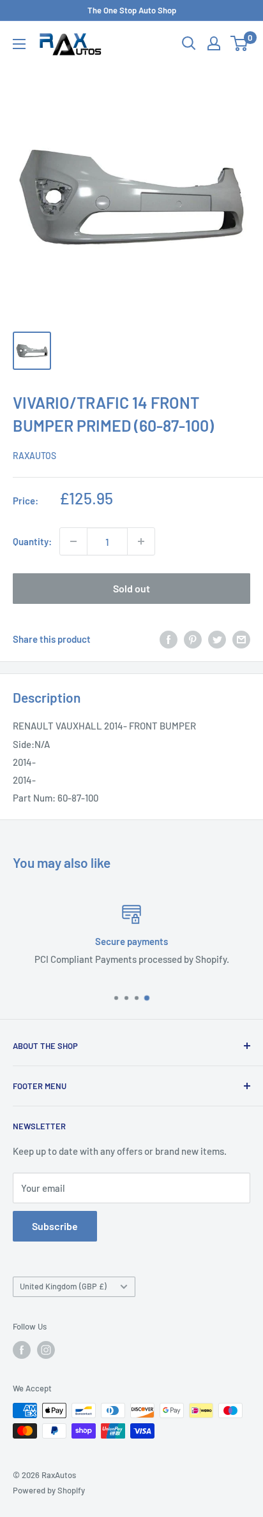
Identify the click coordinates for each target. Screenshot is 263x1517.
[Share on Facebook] (168, 639)
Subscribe (55, 1226)
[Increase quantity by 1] (141, 541)
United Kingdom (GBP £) (63, 1286)
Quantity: (32, 541)
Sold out (131, 588)
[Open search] (189, 43)
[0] (240, 43)
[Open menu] (19, 44)
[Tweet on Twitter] (217, 639)
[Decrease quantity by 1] (73, 541)
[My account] (213, 43)
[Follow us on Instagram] (46, 1350)
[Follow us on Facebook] (22, 1350)
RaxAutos (34, 455)
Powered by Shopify (49, 1490)
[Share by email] (241, 639)
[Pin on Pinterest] (193, 639)
